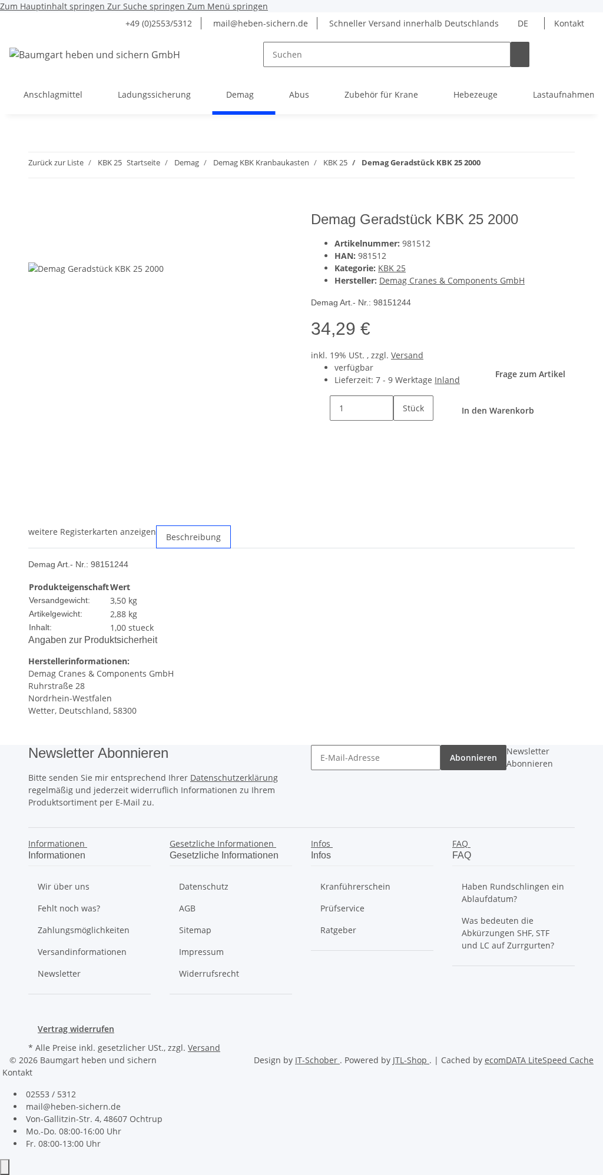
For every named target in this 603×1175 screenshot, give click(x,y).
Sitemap (195, 930)
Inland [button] (447, 379)
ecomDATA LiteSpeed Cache (539, 1060)
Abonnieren (473, 757)
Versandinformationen (82, 951)
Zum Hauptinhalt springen (53, 6)
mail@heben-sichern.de (259, 23)
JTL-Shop (411, 1060)
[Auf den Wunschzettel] (58, 249)
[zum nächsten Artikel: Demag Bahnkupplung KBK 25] (490, 165)
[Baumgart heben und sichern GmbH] (94, 54)
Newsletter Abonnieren (529, 757)
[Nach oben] (4, 1167)
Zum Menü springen (227, 6)
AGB (187, 908)
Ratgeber (338, 930)
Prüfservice (342, 908)
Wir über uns (64, 886)
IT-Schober (317, 1060)
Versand (407, 355)
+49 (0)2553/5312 (157, 23)
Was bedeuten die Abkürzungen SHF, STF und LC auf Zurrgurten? (508, 933)
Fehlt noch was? (69, 908)
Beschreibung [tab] (193, 536)
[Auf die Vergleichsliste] (37, 249)
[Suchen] (520, 54)
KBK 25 (392, 268)
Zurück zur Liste (56, 162)
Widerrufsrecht (209, 973)
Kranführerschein (355, 886)
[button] (60, 843)
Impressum (201, 951)
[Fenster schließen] (37, 224)
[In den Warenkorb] (37, 204)
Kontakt (569, 23)
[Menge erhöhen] (402, 433)
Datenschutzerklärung (234, 777)
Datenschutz (203, 886)
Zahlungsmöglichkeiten (84, 930)
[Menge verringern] (320, 408)
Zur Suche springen (147, 6)
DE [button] (524, 23)
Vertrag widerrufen (76, 1028)
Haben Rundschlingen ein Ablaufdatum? (513, 892)
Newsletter (59, 973)
